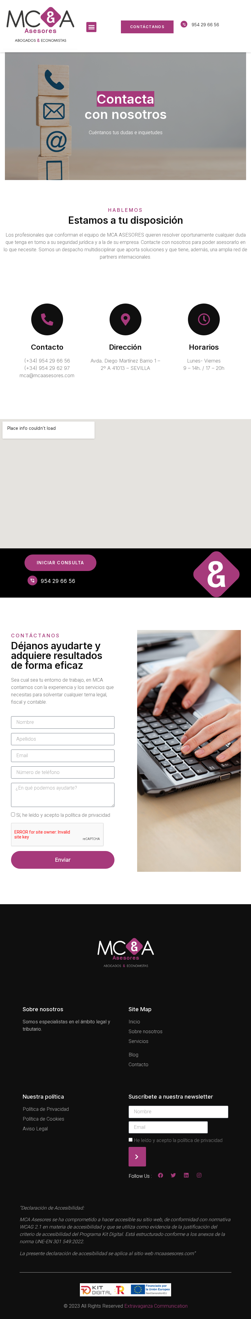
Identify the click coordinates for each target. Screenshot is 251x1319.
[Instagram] (199, 1175)
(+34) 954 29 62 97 (47, 368)
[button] (91, 27)
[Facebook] (160, 1175)
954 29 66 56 (205, 24)
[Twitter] (173, 1175)
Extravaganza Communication (156, 1306)
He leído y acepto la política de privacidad (178, 1140)
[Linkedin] (186, 1175)
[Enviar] (137, 1156)
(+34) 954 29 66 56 (47, 361)
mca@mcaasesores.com (47, 375)
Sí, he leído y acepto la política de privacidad (63, 815)
